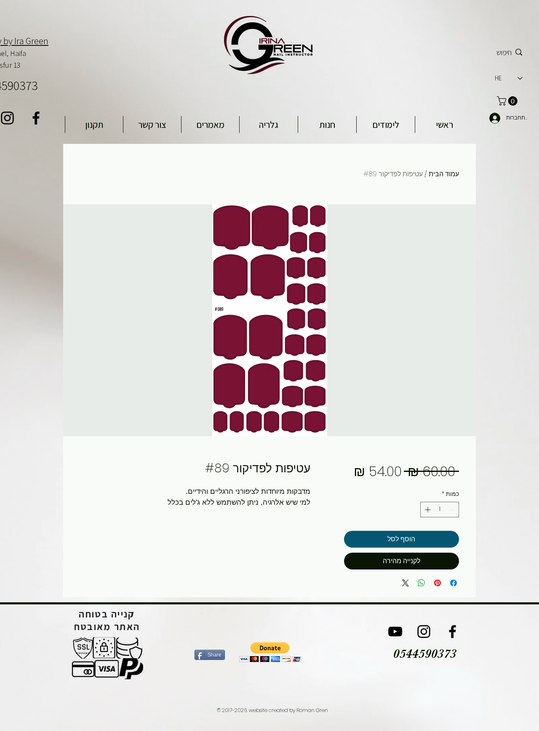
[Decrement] (452, 509)
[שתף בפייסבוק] (453, 583)
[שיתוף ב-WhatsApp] (421, 583)
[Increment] (427, 509)
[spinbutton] (439, 509)
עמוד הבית (444, 174)
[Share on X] (405, 583)
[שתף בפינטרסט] (437, 583)
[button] (270, 652)
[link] (508, 101)
